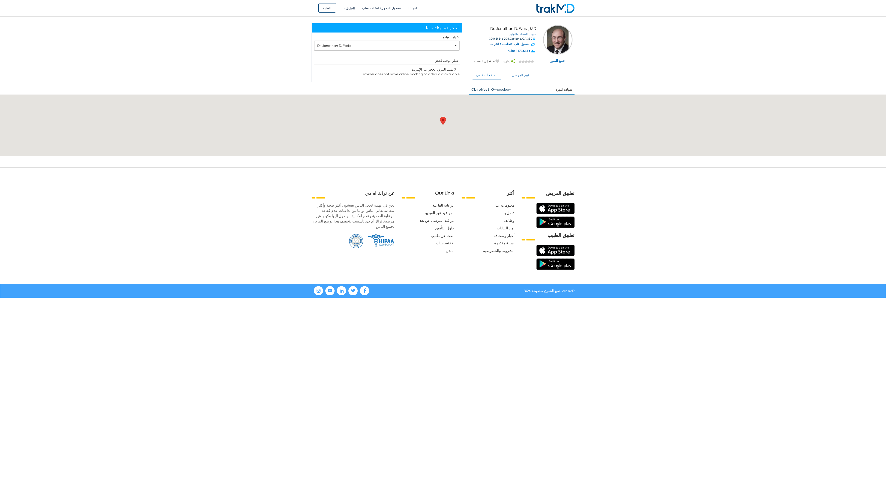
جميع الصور (557, 60)
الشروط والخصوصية (499, 250)
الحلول (350, 8)
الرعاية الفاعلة (443, 205)
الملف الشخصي (486, 75)
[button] (443, 121)
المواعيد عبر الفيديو (440, 212)
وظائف (509, 220)
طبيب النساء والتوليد (522, 34)
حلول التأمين (445, 227)
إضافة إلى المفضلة (484, 61)
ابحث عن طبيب (443, 235)
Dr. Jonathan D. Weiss (334, 45)
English (413, 8)
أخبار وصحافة (504, 235)
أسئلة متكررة (504, 242)
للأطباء (327, 8)
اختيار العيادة (451, 37)
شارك (507, 61)
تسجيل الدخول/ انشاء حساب (381, 8)
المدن (450, 250)
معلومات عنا (505, 205)
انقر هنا (494, 44)
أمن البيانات (506, 227)
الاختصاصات (445, 242)
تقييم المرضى (521, 75)
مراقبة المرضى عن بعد (437, 220)
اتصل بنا (509, 212)
